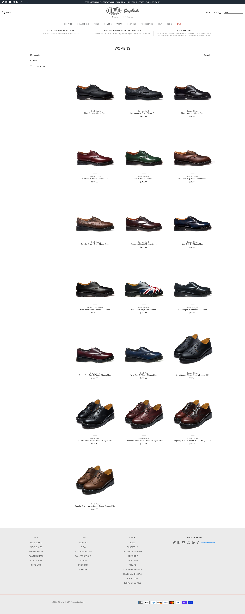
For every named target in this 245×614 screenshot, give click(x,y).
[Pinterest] (17, 2)
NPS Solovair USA (63, 602)
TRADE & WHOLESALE (132, 574)
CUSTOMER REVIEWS (83, 551)
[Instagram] (14, 2)
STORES (83, 560)
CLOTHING (131, 24)
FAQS (132, 542)
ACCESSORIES (147, 24)
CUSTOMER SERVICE (133, 569)
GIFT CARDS (35, 565)
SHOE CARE (132, 560)
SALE (179, 24)
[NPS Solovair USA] (122, 12)
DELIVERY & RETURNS (132, 551)
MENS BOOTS (36, 542)
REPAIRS (83, 569)
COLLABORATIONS (83, 556)
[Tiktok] (21, 2)
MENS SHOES (36, 547)
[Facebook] (6, 2)
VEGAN (119, 24)
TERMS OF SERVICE (132, 583)
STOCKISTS (83, 565)
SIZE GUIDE (133, 556)
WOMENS (108, 24)
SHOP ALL (68, 24)
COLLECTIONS (83, 24)
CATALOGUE (132, 578)
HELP (160, 24)
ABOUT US (83, 542)
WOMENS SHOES (36, 556)
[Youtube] (10, 2)
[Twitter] (3, 2)
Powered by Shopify (78, 602)
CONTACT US (132, 547)
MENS (96, 24)
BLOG (169, 24)
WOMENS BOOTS (36, 551)
